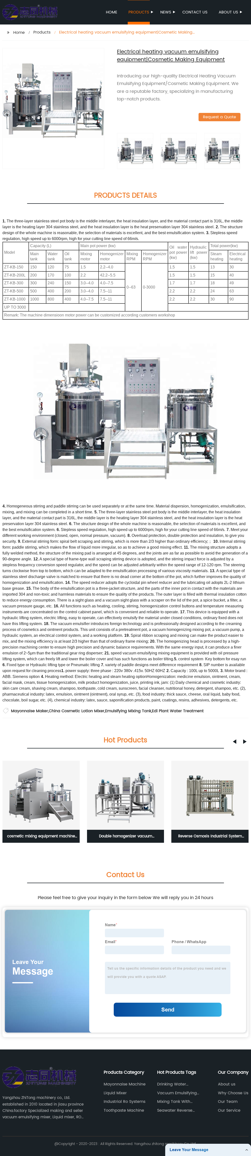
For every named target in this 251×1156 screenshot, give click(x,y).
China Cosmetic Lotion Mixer (76, 711)
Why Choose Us (233, 1093)
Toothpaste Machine (124, 1110)
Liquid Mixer (115, 1093)
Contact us (194, 12)
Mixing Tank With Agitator (173, 1102)
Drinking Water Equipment (171, 1084)
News (165, 12)
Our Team (228, 1101)
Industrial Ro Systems (124, 1102)
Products (138, 12)
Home (111, 12)
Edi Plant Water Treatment (178, 711)
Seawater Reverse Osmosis (174, 1110)
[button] (234, 741)
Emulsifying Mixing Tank (128, 711)
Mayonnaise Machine (125, 1084)
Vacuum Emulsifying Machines (177, 1093)
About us (228, 12)
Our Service (229, 1110)
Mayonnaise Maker (29, 711)
